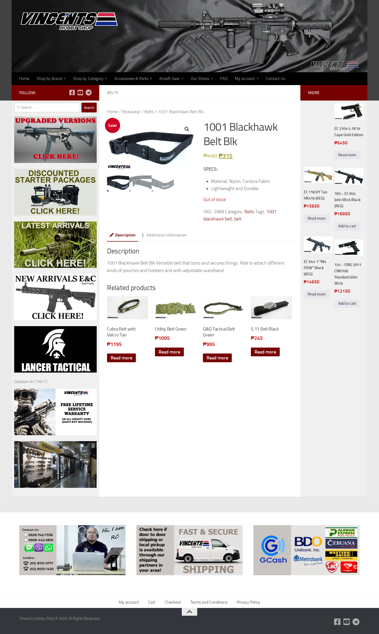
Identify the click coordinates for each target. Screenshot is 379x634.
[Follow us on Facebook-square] (72, 92)
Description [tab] (125, 235)
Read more (121, 358)
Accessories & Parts (131, 78)
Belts (112, 92)
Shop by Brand (49, 78)
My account (245, 78)
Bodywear (131, 111)
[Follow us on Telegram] (88, 92)
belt (237, 219)
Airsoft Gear (169, 78)
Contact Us (275, 78)
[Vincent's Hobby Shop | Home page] (70, 20)
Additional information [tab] (166, 235)
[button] (187, 129)
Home (24, 78)
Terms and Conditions (208, 602)
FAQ (224, 78)
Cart (151, 602)
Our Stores (200, 78)
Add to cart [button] (347, 226)
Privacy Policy (248, 602)
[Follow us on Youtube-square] (80, 92)
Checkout (173, 602)
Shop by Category (88, 78)
